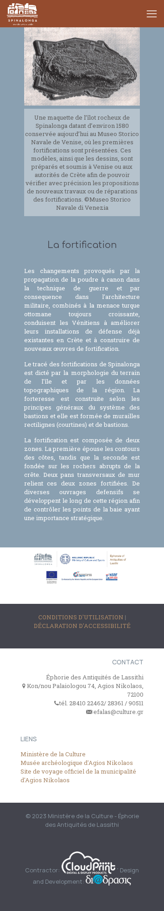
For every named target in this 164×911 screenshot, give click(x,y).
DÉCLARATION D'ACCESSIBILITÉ (82, 626)
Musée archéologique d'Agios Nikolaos (76, 763)
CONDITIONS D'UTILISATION (81, 617)
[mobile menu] (151, 13)
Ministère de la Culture (53, 754)
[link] (82, 123)
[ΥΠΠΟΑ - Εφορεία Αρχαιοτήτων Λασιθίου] (22, 13)
